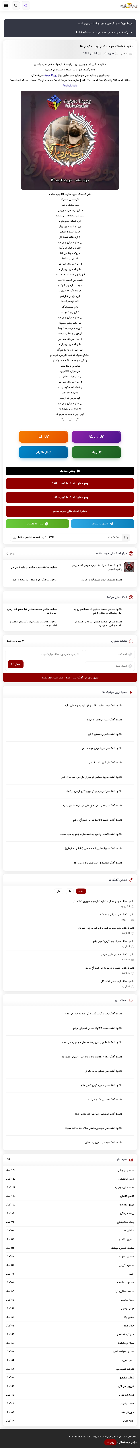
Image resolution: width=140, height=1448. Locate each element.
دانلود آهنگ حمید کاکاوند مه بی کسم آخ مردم (97, 820)
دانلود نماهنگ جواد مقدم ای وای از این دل (34, 567)
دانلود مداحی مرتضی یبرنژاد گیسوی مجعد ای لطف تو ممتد (33, 624)
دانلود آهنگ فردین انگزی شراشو (117, 955)
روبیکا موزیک (50, 75)
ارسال (17, 664)
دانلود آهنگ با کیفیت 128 (67, 497)
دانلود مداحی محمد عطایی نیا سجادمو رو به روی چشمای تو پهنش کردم (98, 611)
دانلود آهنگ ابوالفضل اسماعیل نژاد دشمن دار (97, 863)
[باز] (6, 5)
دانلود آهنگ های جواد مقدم (70, 511)
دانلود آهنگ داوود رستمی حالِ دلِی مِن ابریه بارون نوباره (92, 806)
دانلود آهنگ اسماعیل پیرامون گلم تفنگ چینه (98, 1114)
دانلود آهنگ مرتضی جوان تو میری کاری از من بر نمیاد (94, 791)
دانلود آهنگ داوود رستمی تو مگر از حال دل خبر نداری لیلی (91, 777)
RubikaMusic (70, 86)
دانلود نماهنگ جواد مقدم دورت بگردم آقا (106, 46)
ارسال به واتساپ (35, 524)
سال (59, 891)
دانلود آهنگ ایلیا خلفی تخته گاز (117, 981)
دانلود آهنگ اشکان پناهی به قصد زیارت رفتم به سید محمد (91, 834)
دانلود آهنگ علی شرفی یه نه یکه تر (116, 915)
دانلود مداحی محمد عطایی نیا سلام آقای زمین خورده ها (32, 611)
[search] (16, 5)
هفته (80, 891)
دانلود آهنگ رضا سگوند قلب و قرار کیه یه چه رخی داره (93, 705)
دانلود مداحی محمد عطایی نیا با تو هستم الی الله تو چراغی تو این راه (98, 624)
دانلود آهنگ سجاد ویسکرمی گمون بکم (113, 941)
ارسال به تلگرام (100, 524)
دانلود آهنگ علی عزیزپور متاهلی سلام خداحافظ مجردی (93, 1128)
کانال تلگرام (43, 452)
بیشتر (11, 553)
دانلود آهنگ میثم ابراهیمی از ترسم (104, 720)
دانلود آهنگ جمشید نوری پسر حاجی (103, 1143)
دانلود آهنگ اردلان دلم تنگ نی (105, 763)
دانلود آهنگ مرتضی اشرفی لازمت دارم (102, 748)
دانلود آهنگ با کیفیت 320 (67, 483)
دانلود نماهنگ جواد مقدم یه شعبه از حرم (35, 580)
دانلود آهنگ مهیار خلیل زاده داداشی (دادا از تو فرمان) (93, 849)
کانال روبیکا (96, 436)
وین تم (110, 1442)
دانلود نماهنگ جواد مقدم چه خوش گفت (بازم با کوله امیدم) (97, 567)
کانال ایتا (43, 436)
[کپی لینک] (126, 537)
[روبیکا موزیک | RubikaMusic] (129, 5)
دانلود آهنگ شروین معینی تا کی (105, 734)
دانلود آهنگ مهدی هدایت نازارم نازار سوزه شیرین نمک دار (104, 901)
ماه (69, 891)
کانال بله (96, 452)
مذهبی (124, 53)
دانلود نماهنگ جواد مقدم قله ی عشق (101, 580)
